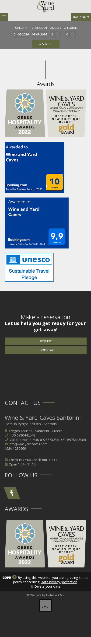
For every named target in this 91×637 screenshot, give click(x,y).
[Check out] (39, 34)
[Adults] (55, 34)
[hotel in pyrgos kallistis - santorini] (45, 6)
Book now (81, 17)
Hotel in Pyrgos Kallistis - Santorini (31, 424)
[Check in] (21, 34)
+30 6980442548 (22, 435)
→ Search (45, 44)
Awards (16, 509)
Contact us (23, 403)
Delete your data (46, 586)
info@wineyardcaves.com (28, 444)
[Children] (70, 34)
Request (46, 341)
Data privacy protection (59, 582)
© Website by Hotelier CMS (45, 595)
